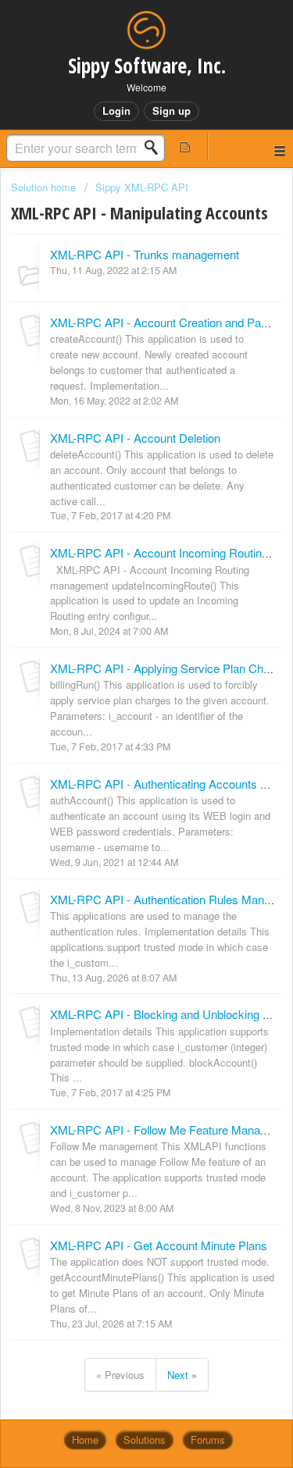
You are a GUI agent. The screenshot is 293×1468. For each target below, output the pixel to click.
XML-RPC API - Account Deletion (135, 437)
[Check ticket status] (185, 146)
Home (85, 1439)
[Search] (155, 147)
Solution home (45, 187)
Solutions (144, 1439)
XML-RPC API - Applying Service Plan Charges (171, 668)
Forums (208, 1439)
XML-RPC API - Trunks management (144, 254)
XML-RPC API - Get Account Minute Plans (158, 1245)
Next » (182, 1374)
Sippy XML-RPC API (141, 187)
